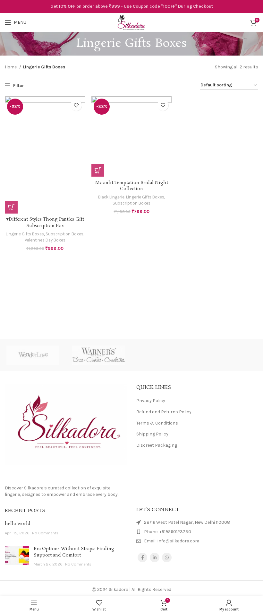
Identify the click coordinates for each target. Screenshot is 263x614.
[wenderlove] (33, 355)
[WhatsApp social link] (167, 557)
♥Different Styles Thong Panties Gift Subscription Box (45, 222)
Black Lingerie (111, 197)
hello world (17, 524)
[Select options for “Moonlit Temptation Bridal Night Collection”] (97, 170)
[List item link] (197, 531)
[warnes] (99, 355)
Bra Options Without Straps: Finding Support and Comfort (74, 552)
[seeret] (230, 355)
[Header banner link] (131, 6)
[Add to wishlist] (76, 105)
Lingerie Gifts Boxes (25, 234)
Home (11, 67)
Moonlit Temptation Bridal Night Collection (131, 186)
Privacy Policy (150, 400)
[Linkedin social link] (154, 557)
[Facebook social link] (142, 557)
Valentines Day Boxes (45, 240)
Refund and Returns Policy (163, 412)
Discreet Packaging (156, 445)
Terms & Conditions (157, 423)
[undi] (164, 355)
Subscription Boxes (64, 234)
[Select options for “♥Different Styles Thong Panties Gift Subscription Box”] (11, 207)
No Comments (45, 533)
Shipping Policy (152, 434)
